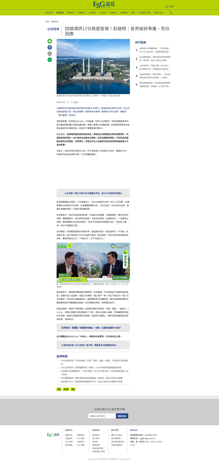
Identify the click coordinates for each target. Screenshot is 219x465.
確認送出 (122, 415)
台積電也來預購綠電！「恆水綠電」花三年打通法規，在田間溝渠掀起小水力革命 (95, 372)
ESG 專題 (80, 445)
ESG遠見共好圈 (144, 12)
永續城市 (113, 12)
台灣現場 (53, 29)
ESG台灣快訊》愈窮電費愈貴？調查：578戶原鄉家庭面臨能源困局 (91, 367)
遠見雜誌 (96, 435)
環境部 (60, 121)
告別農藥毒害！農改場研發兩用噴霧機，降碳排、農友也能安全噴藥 (92, 377)
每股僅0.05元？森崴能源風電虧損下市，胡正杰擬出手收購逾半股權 (91, 381)
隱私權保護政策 (117, 441)
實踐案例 (70, 12)
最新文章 (49, 12)
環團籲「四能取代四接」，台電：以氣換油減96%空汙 (96, 327)
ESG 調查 (80, 438)
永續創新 (81, 12)
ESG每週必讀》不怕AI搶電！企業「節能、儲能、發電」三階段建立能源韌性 (94, 362)
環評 (67, 128)
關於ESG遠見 (116, 435)
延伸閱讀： (66, 327)
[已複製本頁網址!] (49, 55)
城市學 (95, 441)
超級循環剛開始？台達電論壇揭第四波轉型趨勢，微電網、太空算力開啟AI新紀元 (154, 84)
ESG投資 (102, 12)
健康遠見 (96, 445)
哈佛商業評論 (97, 448)
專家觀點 (124, 12)
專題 (133, 12)
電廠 (59, 389)
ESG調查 (92, 12)
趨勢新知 (60, 12)
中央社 (75, 102)
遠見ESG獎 (158, 12)
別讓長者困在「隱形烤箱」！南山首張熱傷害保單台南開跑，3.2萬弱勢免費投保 (154, 76)
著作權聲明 (115, 438)
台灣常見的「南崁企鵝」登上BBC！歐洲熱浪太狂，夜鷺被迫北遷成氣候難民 (154, 67)
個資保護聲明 (116, 445)
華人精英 (96, 438)
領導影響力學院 (98, 451)
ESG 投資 (69, 441)
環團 (73, 389)
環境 (63, 137)
